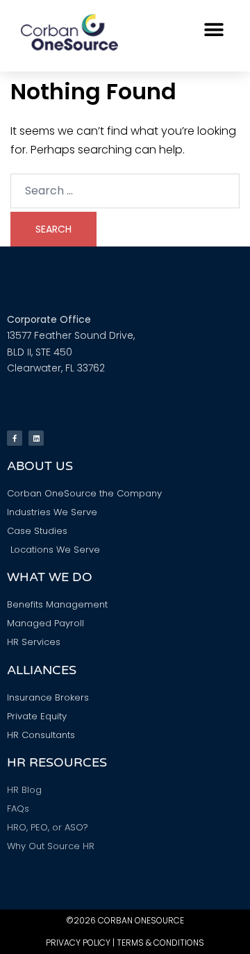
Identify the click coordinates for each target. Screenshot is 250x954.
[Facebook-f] (14, 438)
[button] (213, 29)
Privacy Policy (78, 942)
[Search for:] (125, 191)
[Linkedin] (36, 438)
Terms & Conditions (160, 942)
